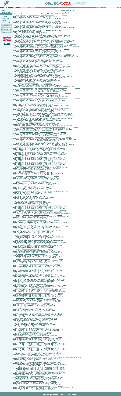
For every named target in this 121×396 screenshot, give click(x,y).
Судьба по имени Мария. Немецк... (31, 322)
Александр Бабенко (21, 377)
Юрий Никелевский (21, 251)
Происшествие (34, 371)
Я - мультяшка (24, 325)
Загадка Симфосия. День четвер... (35, 153)
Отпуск (30, 65)
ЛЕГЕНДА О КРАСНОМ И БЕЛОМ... (30, 318)
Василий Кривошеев (51, 226)
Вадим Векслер (20, 173)
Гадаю (30, 79)
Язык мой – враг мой (27, 334)
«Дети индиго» (26, 309)
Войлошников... (37, 197)
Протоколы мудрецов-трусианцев (37, 138)
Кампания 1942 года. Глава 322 (31, 295)
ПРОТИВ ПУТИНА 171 (34, 252)
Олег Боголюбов (20, 178)
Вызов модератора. (27, 232)
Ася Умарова (37, 271)
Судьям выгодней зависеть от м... (35, 191)
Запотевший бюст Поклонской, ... (35, 242)
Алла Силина (31, 284)
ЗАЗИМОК (31, 50)
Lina (17, 320)
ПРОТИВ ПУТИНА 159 (36, 288)
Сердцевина (32, 94)
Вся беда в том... (31, 359)
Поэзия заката (25, 281)
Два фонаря (32, 25)
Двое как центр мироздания (39, 35)
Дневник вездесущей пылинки (37, 125)
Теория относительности (27, 192)
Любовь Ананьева (21, 260)
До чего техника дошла (28, 323)
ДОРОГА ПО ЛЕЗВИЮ (36, 337)
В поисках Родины (27, 203)
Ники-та (38, 231)
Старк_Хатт (44, 373)
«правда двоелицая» (36, 289)
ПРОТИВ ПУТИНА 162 (33, 274)
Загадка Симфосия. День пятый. (34, 152)
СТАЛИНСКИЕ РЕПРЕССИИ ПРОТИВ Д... (37, 105)
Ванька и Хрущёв (35, 329)
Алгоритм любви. (26, 247)
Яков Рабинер (53, 105)
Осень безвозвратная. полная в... (35, 265)
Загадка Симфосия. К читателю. (34, 148)
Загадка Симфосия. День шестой (35, 150)
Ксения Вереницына (38, 16)
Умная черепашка (31, 168)
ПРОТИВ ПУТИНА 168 (34, 251)
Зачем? (28, 303)
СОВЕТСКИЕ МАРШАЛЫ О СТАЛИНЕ (36, 222)
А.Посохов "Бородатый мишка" (34, 167)
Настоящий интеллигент (33, 354)
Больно (30, 16)
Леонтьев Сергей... (43, 124)
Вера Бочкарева (32, 217)
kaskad (44, 362)
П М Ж (23, 193)
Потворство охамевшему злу (33, 173)
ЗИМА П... (33, 379)
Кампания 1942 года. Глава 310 (31, 313)
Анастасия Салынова (47, 276)
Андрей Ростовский (21, 17)
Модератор (42, 34)
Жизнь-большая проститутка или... (31, 283)
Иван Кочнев (19, 373)
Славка (30, 17)
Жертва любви (32, 308)
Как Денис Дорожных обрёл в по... (41, 40)
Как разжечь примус (32, 358)
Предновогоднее (33, 101)
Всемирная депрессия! (28, 186)
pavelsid (18, 233)
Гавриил (21, 230)
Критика (18, 7)
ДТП (33, 37)
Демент (18, 232)
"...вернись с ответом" (27, 218)
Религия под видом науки (33, 363)
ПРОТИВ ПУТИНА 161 (36, 285)
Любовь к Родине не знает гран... (38, 189)
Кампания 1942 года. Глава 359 (31, 261)
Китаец (30, 99)
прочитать (71, 13)
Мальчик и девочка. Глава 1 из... (29, 381)
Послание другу (33, 69)
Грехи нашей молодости (27, 198)
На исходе (31, 20)
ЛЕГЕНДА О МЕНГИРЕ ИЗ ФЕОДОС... (31, 319)
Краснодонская (20, 167)
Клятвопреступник (33, 305)
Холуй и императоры (34, 117)
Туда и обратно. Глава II (32, 166)
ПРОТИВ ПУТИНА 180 (32, 228)
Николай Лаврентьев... (50, 191)
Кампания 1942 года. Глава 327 (31, 293)
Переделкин (42, 155)
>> (71, 391)
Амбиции (25, 284)
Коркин (18, 262)
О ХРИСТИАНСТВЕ (26, 197)
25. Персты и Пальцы (36, 376)
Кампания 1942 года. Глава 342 (31, 270)
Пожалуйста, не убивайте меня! (34, 177)
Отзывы (3, 14)
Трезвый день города (33, 260)
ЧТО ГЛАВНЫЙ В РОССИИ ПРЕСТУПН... (37, 355)
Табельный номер (33, 135)
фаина (46, 265)
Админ (18, 32)
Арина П (32, 181)
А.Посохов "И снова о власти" (28, 212)
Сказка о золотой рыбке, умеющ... (29, 320)
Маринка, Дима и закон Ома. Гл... (37, 377)
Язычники (24, 333)
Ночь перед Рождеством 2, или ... (30, 280)
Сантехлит (51, 384)
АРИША (38, 188)
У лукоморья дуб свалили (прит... (39, 384)
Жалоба (28, 81)
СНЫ (29, 225)
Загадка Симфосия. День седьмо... (35, 149)
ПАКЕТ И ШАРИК (33, 52)
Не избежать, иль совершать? (34, 362)
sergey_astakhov (20, 347)
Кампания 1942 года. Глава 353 (31, 266)
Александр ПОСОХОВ (22, 155)
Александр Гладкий (21, 225)
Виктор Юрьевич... (38, 233)
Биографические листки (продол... (37, 13)
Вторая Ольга (25, 181)
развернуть (67, 12)
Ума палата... (31, 304)
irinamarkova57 (20, 298)
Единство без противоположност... (38, 114)
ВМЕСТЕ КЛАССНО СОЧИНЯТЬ (37, 45)
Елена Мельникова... (44, 371)
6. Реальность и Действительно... (39, 315)
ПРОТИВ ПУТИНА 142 (36, 344)
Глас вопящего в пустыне (33, 178)
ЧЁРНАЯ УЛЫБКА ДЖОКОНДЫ (36, 226)
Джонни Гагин (39, 298)
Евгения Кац (37, 218)
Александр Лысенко (33, 333)
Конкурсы (4, 16)
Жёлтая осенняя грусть (35, 109)
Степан (28, 172)
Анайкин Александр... (41, 168)
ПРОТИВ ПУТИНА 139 (36, 350)
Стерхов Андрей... (45, 363)
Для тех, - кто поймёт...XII (29, 231)
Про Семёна (25, 223)
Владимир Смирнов (47, 240)
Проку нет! (32, 169)
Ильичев (18, 382)
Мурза (20, 83)
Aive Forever (44, 338)
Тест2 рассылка (26, 32)
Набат (22, 277)
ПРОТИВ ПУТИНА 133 (29, 382)
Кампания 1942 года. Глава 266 (31, 339)
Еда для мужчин (33, 91)
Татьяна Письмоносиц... (22, 383)
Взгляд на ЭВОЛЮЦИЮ (37, 389)
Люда (40, 320)
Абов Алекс (40, 272)
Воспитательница (33, 106)
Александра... (36, 17)
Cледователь (30, 347)
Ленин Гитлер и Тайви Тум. (32, 254)
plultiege (18, 215)
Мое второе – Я (26, 201)
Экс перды (33, 328)
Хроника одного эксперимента (33, 373)
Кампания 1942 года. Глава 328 (31, 286)
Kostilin (18, 181)
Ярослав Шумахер (21, 338)
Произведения (5, 12)
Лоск (17, 325)
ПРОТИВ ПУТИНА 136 (36, 348)
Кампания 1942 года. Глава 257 (31, 345)
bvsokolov (18, 259)
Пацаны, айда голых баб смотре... (31, 279)
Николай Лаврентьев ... (22, 335)
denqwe (38, 359)
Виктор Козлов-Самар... (22, 285)
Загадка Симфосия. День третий (34, 154)
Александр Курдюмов (35, 281)
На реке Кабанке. (33, 124)
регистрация (3, 32)
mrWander (18, 374)
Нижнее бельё (32, 60)
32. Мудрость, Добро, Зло (37, 330)
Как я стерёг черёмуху (34, 22)
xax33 (34, 334)
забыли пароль (8, 32)
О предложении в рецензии (33, 183)
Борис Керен (19, 254)
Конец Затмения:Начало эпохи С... (32, 276)
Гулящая (28, 104)
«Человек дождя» (32, 272)
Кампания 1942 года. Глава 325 (31, 294)
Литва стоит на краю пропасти (31, 227)
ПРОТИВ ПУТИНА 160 (36, 291)
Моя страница (5, 18)
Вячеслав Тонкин (43, 260)
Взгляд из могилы (30, 298)
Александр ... (34, 187)
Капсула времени (30, 174)
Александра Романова (46, 283)
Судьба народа (25, 196)
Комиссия (31, 119)
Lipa (37, 169)
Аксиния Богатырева (40, 186)
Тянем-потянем (26, 221)
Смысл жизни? (34, 335)
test (23, 31)
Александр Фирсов (34, 223)
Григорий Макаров (44, 228)
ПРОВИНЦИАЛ (35, 383)
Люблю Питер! (25, 262)
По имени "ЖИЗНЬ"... (31, 300)
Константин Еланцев (21, 255)
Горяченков (43, 235)
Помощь (3, 20)
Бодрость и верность (34, 28)
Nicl (17, 267)
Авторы (3, 10)
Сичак (17, 318)
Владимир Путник (44, 329)
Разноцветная (32, 47)
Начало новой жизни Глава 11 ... (35, 352)
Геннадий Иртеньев (21, 13)
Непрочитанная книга (27, 246)
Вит (49, 315)
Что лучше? (32, 57)
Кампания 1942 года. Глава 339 (31, 275)
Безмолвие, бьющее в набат (36, 62)
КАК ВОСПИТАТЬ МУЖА (28, 188)
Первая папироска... (27, 233)
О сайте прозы (5, 22)
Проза (6, 7)
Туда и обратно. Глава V (32, 85)
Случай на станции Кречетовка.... (35, 157)
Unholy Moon (37, 246)
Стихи (29, 7)
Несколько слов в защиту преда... (31, 235)
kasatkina (46, 352)
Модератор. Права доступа (34, 240)
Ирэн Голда (46, 337)
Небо (24, 374)
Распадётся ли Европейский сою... (35, 244)
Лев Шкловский (43, 227)
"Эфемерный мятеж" (28, 271)
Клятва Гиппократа (35, 340)
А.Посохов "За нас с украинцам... (30, 184)
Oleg (38, 388)
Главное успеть (26, 187)
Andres (18, 31)
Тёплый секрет (32, 71)
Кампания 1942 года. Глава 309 (31, 314)
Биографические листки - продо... (37, 66)
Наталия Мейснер (44, 354)
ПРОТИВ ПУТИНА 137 (33, 366)
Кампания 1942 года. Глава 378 (31, 259)
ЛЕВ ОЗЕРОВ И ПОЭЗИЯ (35, 42)
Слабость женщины (36, 290)
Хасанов (18, 227)
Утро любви (34, 388)
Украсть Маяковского (34, 15)
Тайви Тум (42, 254)
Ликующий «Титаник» (31, 176)
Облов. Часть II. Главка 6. (32, 147)
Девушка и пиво (34, 155)
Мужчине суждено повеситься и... (39, 387)
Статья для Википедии (35, 89)
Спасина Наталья (20, 272)
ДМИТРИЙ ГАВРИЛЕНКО (53, 13)
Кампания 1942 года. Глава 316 (31, 296)
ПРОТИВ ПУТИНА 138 (36, 349)
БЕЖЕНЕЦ (24, 217)
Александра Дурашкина (46, 280)
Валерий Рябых (20, 81)
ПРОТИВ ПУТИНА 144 (36, 343)
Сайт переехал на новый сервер (30, 34)
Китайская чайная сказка (34, 338)
